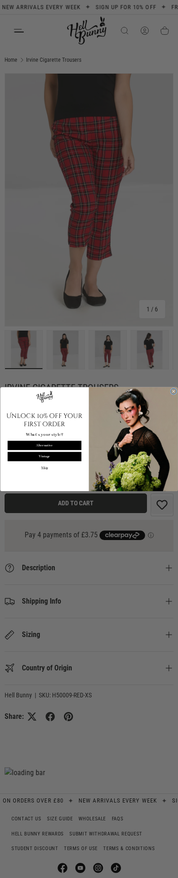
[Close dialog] (174, 391)
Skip (44, 468)
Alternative (44, 445)
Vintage (44, 456)
